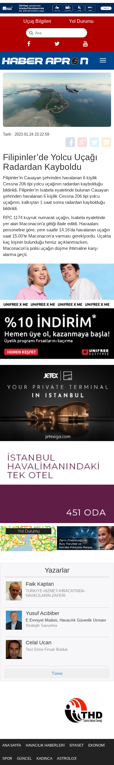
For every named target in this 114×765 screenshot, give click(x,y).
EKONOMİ (96, 745)
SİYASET (76, 745)
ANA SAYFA (11, 745)
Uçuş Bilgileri (37, 21)
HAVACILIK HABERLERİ (45, 745)
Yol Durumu (81, 21)
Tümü (57, 673)
